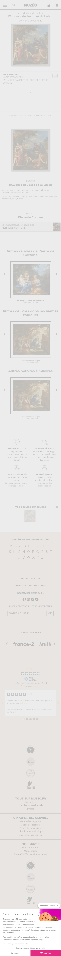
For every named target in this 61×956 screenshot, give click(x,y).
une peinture (22, 190)
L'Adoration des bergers (31, 362)
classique (45, 190)
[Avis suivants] (59, 703)
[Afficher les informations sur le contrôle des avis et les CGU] (46, 683)
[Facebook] (24, 600)
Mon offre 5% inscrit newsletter (30, 854)
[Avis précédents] (2, 703)
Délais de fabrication (30, 828)
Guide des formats (30, 825)
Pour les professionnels (30, 805)
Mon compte (30, 851)
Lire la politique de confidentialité (15, 944)
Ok (50, 613)
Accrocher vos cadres (30, 835)
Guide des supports (30, 821)
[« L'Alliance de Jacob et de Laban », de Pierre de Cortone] (30, 516)
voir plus (24, 703)
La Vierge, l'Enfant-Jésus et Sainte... (31, 302)
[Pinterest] (32, 600)
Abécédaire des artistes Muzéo (30, 539)
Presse (30, 809)
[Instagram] (28, 600)
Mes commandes (30, 847)
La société (30, 802)
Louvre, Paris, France (14, 199)
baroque (25, 192)
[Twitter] (37, 600)
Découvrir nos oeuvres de (18, 226)
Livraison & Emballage (31, 831)
